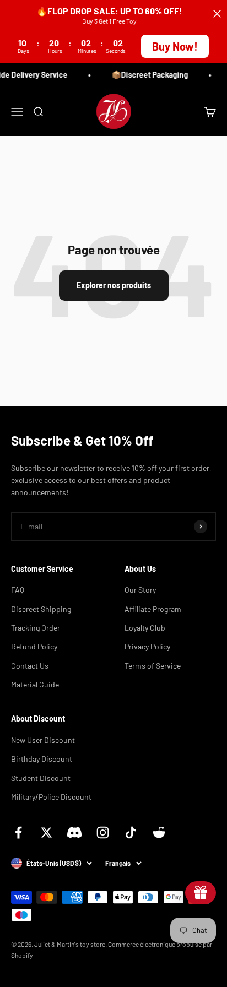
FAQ (17, 589)
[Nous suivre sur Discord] (74, 832)
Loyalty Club (145, 627)
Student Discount (41, 778)
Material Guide (35, 684)
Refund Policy (34, 646)
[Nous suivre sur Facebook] (18, 832)
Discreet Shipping (41, 609)
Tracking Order (35, 627)
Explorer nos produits (114, 285)
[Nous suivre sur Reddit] (159, 832)
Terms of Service (153, 665)
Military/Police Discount (51, 796)
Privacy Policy (147, 646)
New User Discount (43, 740)
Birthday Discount (41, 758)
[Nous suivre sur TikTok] (130, 832)
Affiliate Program (153, 609)
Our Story (140, 589)
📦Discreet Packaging (148, 74)
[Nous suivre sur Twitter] (46, 832)
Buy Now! (175, 46)
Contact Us (29, 665)
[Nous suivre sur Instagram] (102, 832)
